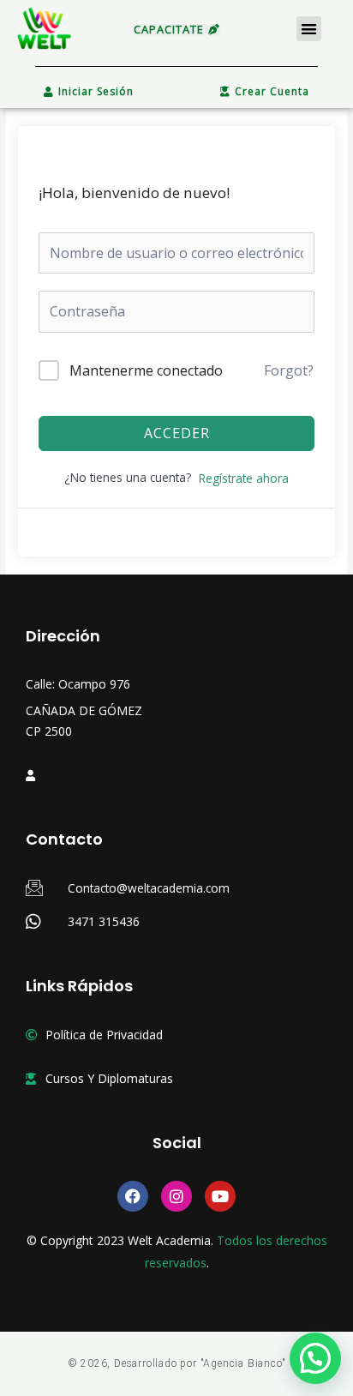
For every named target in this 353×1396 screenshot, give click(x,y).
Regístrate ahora (244, 478)
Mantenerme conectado (146, 370)
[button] (308, 28)
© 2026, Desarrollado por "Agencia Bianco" (177, 1363)
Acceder (177, 433)
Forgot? (289, 370)
